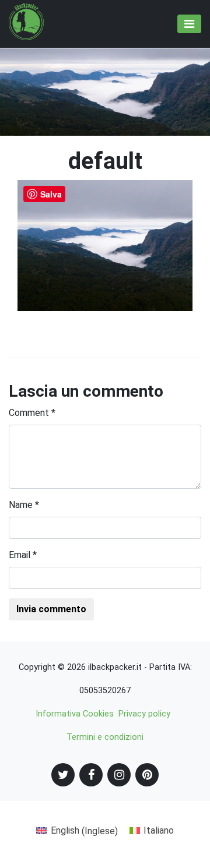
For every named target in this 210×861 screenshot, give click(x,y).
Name (24, 504)
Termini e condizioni (105, 737)
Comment (32, 412)
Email (23, 554)
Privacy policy (144, 714)
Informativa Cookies (75, 714)
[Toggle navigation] (189, 24)
